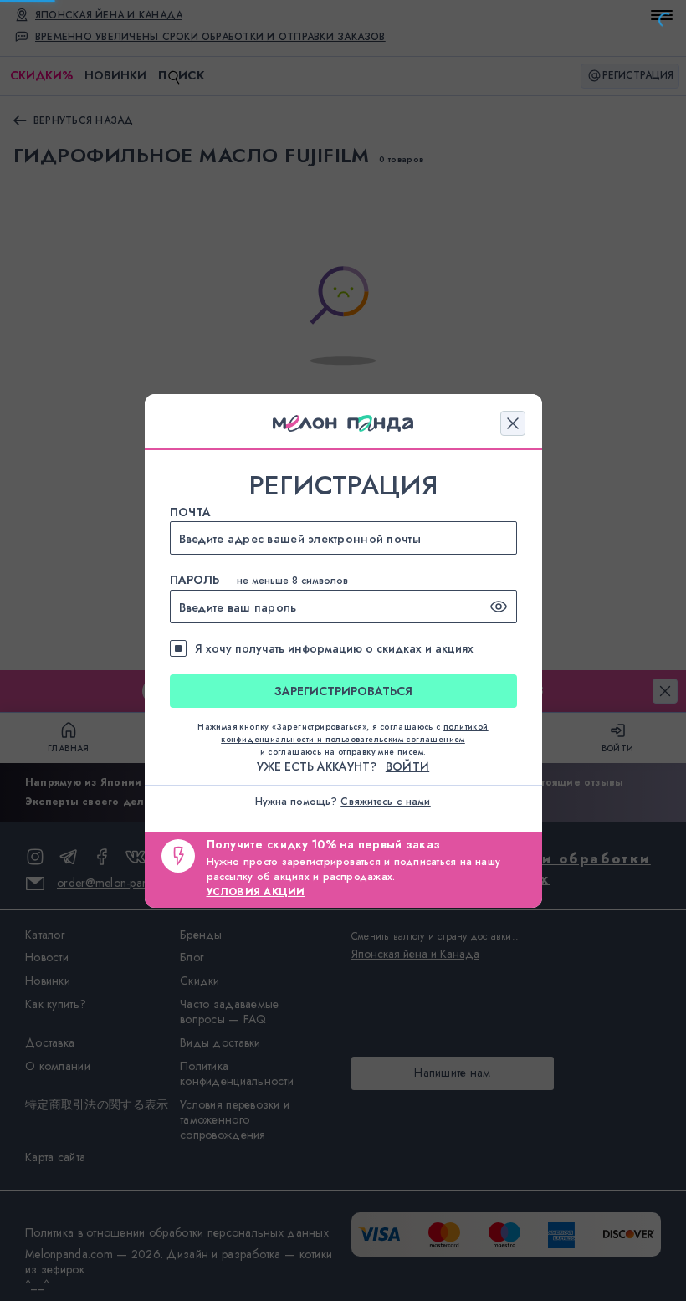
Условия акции (256, 891)
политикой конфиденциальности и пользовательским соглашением (355, 732)
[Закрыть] (512, 423)
